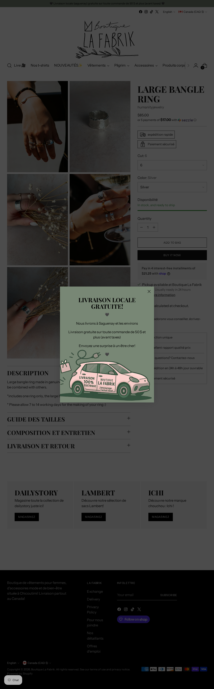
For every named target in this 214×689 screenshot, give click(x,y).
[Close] (149, 291)
